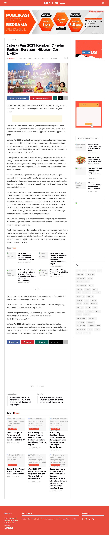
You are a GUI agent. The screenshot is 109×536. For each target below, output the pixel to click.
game (95, 289)
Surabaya (91, 326)
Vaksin (97, 329)
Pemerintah (89, 311)
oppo (94, 307)
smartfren (90, 322)
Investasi (90, 296)
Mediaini (94, 304)
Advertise (37, 519)
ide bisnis (86, 293)
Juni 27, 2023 (23, 58)
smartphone (81, 326)
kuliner (93, 300)
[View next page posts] (39, 289)
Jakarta (79, 300)
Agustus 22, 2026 (56, 491)
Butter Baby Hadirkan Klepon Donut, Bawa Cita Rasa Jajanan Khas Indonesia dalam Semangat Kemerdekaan (27, 275)
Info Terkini (15, 40)
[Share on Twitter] (60, 98)
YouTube (87, 333)
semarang (80, 322)
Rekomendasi (81, 318)
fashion (87, 289)
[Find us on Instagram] (86, 519)
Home (9, 40)
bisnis (90, 278)
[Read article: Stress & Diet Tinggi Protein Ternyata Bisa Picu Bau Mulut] (43, 272)
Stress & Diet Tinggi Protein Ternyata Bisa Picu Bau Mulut (59, 272)
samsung (92, 318)
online (88, 307)
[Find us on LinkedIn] (89, 519)
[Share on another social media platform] (65, 98)
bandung (80, 274)
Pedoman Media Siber (50, 519)
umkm (90, 329)
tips (98, 326)
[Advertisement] (37, 118)
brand (91, 285)
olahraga (80, 307)
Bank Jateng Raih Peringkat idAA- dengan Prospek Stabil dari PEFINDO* (26, 256)
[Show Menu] (5, 3)
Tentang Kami (26, 519)
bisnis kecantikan (83, 282)
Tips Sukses (81, 329)
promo (79, 315)
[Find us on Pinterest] (93, 519)
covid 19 (79, 289)
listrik (86, 304)
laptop (79, 304)
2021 (84, 271)
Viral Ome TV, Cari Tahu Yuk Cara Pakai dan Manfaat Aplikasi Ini (95, 172)
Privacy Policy (65, 519)
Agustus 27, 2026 (24, 262)
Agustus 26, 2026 (56, 266)
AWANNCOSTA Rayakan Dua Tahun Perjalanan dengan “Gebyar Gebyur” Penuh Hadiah (37, 474)
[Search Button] (103, 3)
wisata (79, 333)
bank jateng (90, 274)
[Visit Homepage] (54, 3)
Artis (99, 271)
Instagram (80, 296)
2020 (78, 271)
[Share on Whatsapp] (55, 98)
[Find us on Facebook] (82, 519)
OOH (74, 519)
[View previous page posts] (35, 289)
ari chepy (12, 58)
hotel (78, 293)
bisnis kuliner (81, 285)
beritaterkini (81, 278)
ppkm (98, 311)
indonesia (96, 293)
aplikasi (92, 271)
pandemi (80, 311)
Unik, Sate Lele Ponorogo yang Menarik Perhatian (95, 159)
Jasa (86, 300)
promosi (86, 315)
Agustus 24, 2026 (35, 481)
